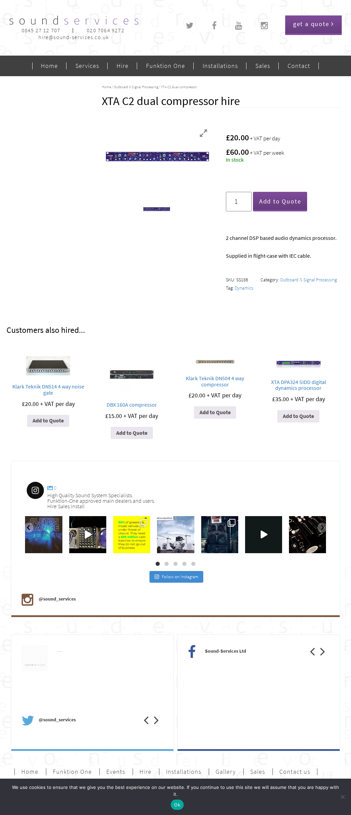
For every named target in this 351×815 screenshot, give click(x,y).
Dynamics (244, 288)
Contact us (294, 771)
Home (49, 65)
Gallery (226, 771)
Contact (299, 65)
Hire (123, 65)
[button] (141, 713)
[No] (342, 796)
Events (115, 771)
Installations (220, 65)
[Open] (43, 534)
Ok (177, 804)
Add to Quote (280, 201)
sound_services (41, 523)
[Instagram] (56, 546)
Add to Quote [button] (48, 420)
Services (87, 65)
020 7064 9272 (105, 30)
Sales (262, 65)
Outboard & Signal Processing (136, 87)
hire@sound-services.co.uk (73, 37)
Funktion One (165, 65)
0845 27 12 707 (41, 30)
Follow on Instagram (180, 577)
